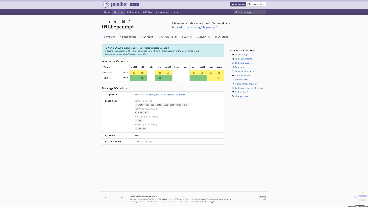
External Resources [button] (243, 50)
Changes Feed (242, 96)
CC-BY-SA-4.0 (164, 202)
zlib (186, 105)
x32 (144, 129)
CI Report (239, 63)
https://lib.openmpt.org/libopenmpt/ (194, 27)
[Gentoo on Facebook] (114, 197)
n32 (137, 113)
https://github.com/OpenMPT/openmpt (166, 94)
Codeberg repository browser (249, 88)
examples (139, 105)
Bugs (187, 36)
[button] (238, 4)
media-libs (118, 21)
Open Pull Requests (244, 71)
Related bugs (241, 54)
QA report (148, 36)
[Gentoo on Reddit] (121, 197)
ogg (152, 105)
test (172, 105)
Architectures (162, 12)
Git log (238, 92)
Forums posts (241, 79)
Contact (262, 196)
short (244, 92)
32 (136, 121)
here (146, 54)
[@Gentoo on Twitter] (106, 197)
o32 (146, 113)
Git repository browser (246, 83)
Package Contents (243, 58)
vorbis (179, 105)
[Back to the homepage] (114, 4)
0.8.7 (105, 72)
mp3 (147, 105)
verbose (249, 63)
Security (203, 36)
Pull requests (168, 36)
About (176, 12)
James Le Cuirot (142, 141)
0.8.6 (105, 78)
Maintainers (133, 12)
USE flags (147, 12)
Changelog (222, 36)
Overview (110, 36)
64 (140, 121)
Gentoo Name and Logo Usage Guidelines (194, 202)
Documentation (242, 75)
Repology (239, 67)
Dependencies (129, 36)
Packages (118, 12)
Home (107, 12)
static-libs (162, 105)
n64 (142, 113)
